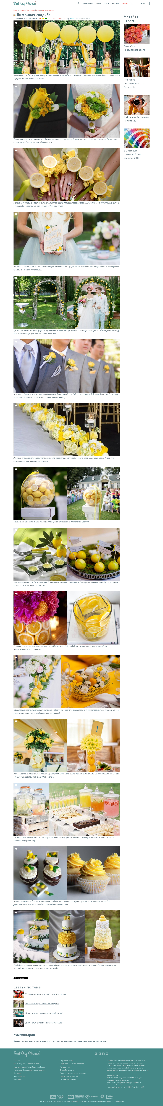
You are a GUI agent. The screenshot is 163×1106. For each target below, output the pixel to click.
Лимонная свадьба (34, 15)
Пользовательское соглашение (73, 1073)
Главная (16, 10)
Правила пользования (69, 1076)
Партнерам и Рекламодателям (72, 1064)
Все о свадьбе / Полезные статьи (27, 1064)
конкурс (125, 3)
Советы (23, 10)
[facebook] (103, 1054)
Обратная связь (66, 1061)
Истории (17, 1073)
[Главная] (78, 4)
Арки (15, 330)
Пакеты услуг (65, 1067)
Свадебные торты (22, 965)
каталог (98, 3)
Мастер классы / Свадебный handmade (29, 1067)
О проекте (17, 1079)
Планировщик (19, 1076)
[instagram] (100, 1054)
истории (115, 3)
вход (143, 3)
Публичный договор (68, 1079)
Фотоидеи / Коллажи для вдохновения (40, 10)
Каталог (16, 1061)
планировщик (87, 3)
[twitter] (107, 1054)
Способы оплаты (67, 1070)
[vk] (96, 1054)
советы (106, 3)
